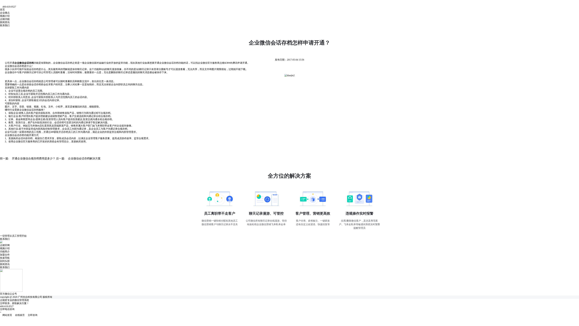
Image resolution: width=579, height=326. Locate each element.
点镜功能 (5, 19)
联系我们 (5, 25)
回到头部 (5, 261)
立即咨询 (31, 315)
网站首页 (6, 315)
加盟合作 (5, 254)
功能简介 (5, 251)
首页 (2, 9)
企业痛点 (5, 12)
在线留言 (19, 315)
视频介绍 (5, 16)
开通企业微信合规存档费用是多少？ (33, 158)
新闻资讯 (5, 22)
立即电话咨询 (7, 309)
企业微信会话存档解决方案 (84, 158)
